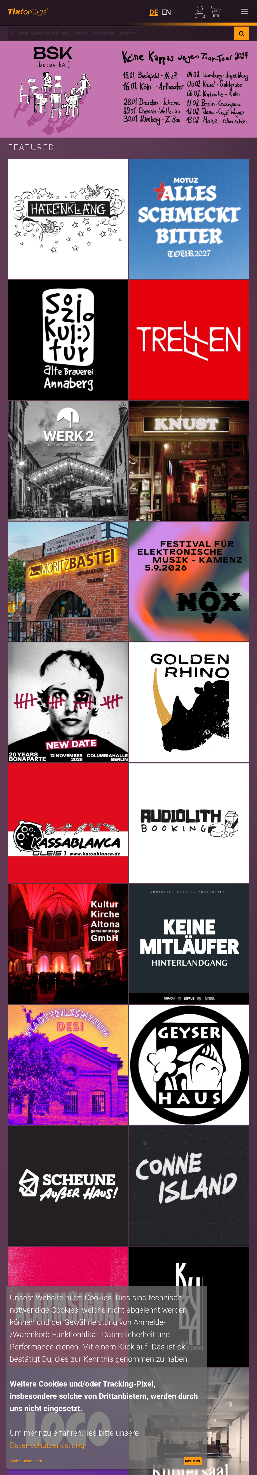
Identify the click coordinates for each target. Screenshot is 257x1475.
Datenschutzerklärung (47, 1445)
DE (153, 12)
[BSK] (128, 89)
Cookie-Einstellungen (26, 1461)
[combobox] (121, 33)
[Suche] (241, 33)
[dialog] (106, 1377)
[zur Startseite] (28, 11)
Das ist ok (192, 1461)
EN (166, 12)
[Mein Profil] (201, 11)
